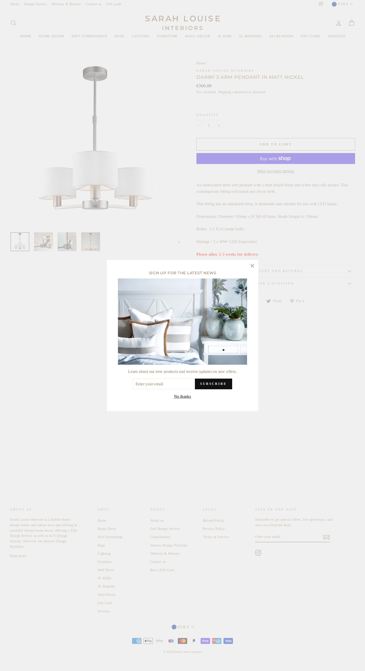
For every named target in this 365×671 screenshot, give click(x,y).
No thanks (182, 396)
